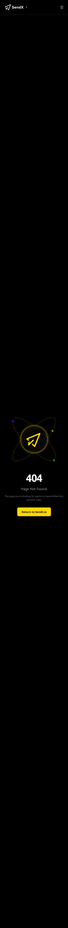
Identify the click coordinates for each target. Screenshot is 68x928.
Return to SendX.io (34, 512)
